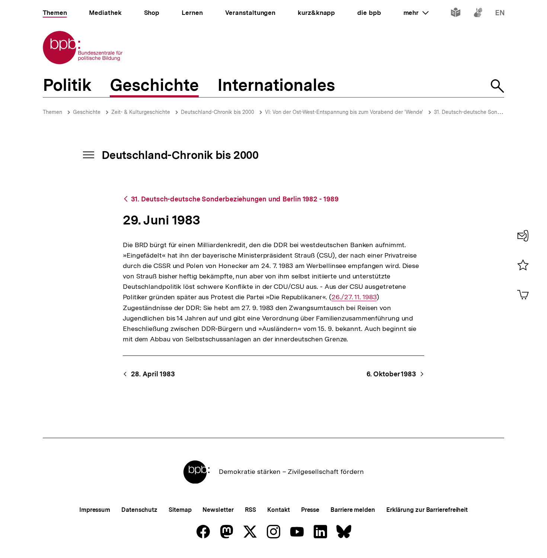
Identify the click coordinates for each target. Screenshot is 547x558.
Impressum (94, 509)
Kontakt (278, 509)
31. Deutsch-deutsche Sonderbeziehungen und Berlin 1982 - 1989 (235, 199)
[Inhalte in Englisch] (500, 14)
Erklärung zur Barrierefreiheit (427, 509)
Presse (310, 509)
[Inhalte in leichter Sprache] (455, 14)
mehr (416, 12)
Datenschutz (139, 509)
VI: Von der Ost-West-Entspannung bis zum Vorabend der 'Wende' (344, 112)
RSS (250, 509)
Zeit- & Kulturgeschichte (140, 112)
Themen (52, 112)
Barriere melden (352, 509)
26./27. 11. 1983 (354, 297)
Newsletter (217, 509)
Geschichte (86, 112)
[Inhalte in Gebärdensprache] (478, 14)
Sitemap (180, 509)
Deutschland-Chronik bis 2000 (217, 112)
